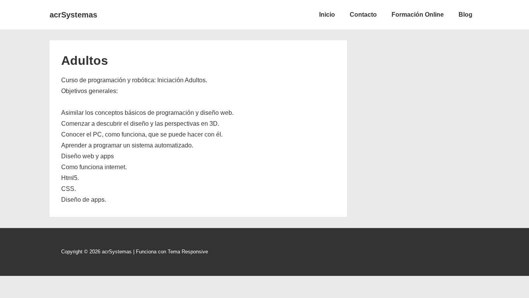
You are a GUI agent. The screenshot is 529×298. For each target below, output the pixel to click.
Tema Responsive (188, 252)
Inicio (327, 14)
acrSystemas (73, 14)
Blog (465, 14)
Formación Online (418, 14)
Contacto (363, 14)
